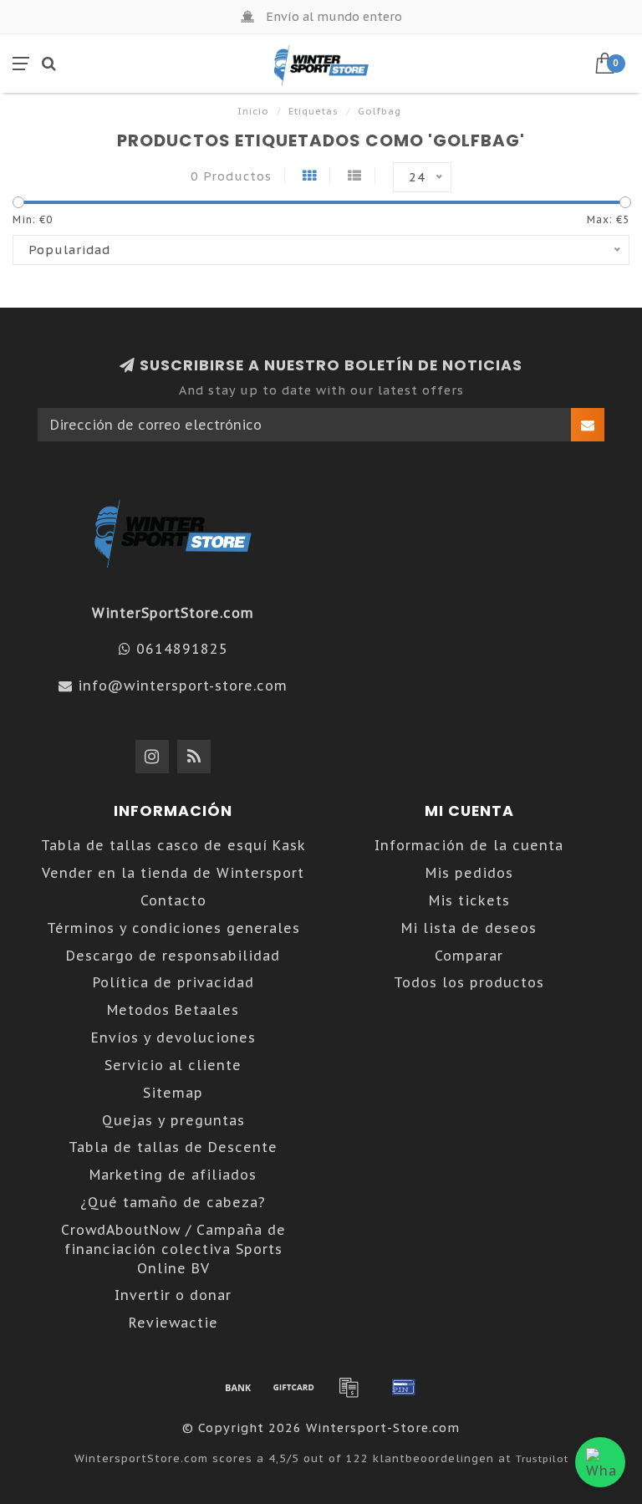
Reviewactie (173, 1322)
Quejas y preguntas (173, 1120)
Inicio (253, 111)
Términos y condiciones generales (173, 928)
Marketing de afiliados (173, 1174)
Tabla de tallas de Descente (173, 1147)
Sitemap (173, 1092)
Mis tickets (469, 900)
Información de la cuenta (468, 845)
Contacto (173, 900)
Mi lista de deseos (469, 928)
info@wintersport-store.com (183, 685)
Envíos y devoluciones (173, 1037)
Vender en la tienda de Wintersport (173, 872)
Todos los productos (469, 982)
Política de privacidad (173, 982)
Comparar (469, 955)
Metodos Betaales (173, 1010)
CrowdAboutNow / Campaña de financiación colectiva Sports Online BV (173, 1249)
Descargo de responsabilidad (173, 955)
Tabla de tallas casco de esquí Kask (173, 845)
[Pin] (404, 1386)
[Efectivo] (293, 1386)
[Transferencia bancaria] (238, 1386)
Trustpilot (542, 1458)
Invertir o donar (173, 1295)
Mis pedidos (469, 872)
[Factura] (348, 1386)
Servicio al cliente (173, 1065)
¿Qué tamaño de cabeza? (173, 1202)
